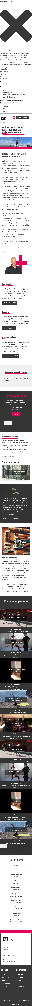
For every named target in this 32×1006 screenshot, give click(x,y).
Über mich (4, 987)
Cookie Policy (6, 106)
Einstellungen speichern (6, 103)
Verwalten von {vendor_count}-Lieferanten (14, 94)
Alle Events (16, 414)
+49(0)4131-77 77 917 (8, 955)
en (14, 117)
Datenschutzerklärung (8, 109)
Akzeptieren (3, 100)
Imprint (5, 111)
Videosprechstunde (22, 117)
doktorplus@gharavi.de (9, 961)
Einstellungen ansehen (17, 100)
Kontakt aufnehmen (8, 1000)
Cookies (19, 980)
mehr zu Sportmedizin (10, 302)
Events (3, 990)
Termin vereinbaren (24, 1000)
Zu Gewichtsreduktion (8, 456)
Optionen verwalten (8, 90)
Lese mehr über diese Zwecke (10, 97)
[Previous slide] (6, 423)
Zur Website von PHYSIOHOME (11, 519)
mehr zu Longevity (9, 328)
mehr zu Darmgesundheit (11, 356)
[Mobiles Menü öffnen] (30, 117)
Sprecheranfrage (16, 1004)
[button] (16, 26)
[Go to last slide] (2, 846)
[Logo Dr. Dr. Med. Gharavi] (5, 118)
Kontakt (4, 993)
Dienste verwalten (7, 92)
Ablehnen (8, 100)
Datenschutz (20, 977)
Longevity (4, 980)
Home (3, 974)
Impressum (20, 974)
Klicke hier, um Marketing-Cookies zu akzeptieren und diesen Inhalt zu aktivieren (16, 472)
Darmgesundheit (6, 983)
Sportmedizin (5, 977)
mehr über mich (6, 252)
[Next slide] (10, 423)
